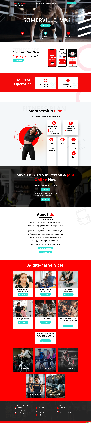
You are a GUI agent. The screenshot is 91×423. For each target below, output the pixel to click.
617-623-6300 (45, 294)
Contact (54, 3)
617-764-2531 (23, 294)
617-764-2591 (68, 326)
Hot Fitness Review (45, 252)
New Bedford (42, 3)
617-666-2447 (68, 294)
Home (36, 3)
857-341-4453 (45, 341)
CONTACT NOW (45, 25)
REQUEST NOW (45, 199)
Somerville (48, 3)
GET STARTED (71, 3)
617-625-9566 (45, 322)
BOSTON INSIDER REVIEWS (45, 248)
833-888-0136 (23, 322)
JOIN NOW (45, 189)
